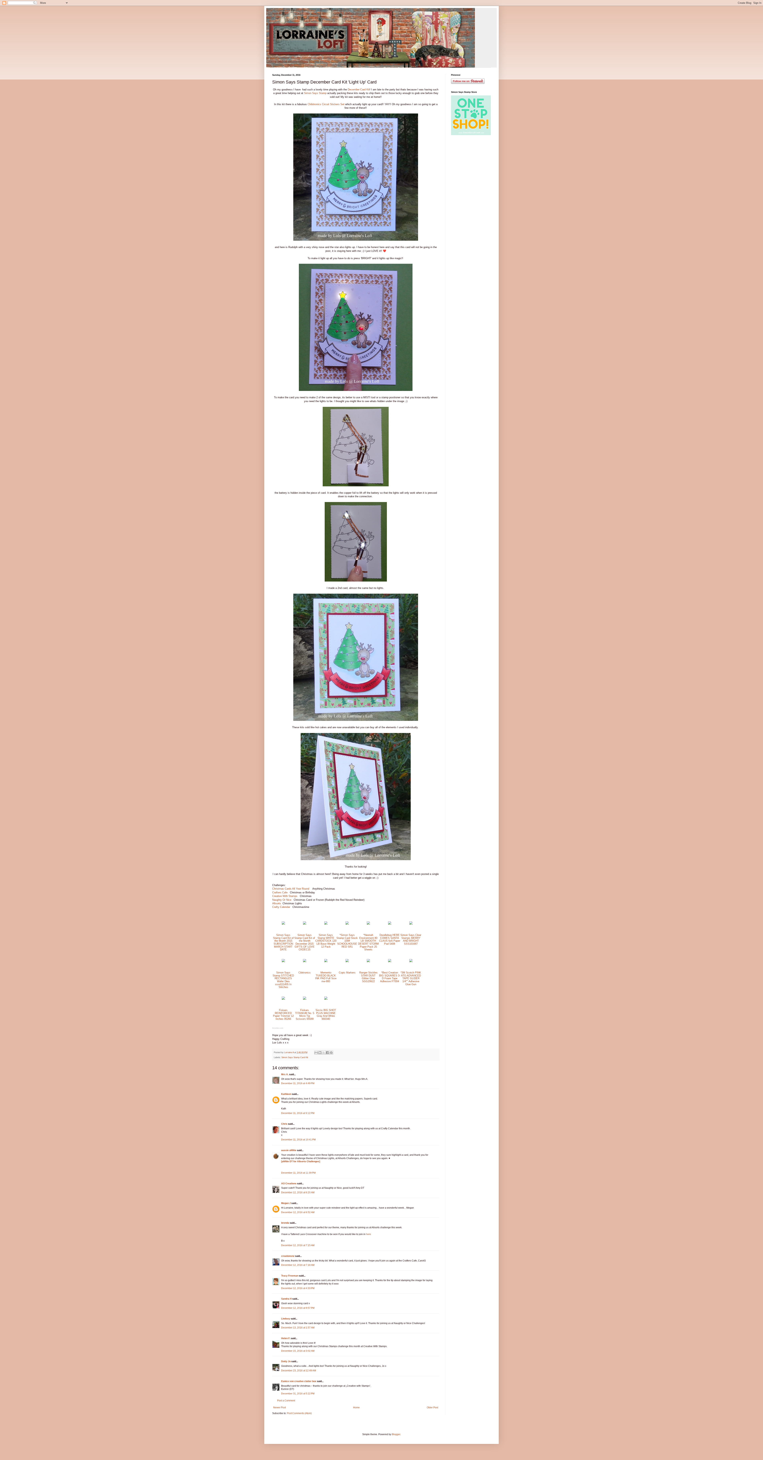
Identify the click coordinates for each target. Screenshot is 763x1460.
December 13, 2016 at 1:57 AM (298, 1327)
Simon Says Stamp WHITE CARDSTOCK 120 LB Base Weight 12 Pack (325, 941)
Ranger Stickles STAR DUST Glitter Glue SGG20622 (368, 977)
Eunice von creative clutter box (298, 1381)
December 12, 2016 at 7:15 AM (298, 1245)
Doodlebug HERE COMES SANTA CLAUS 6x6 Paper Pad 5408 (389, 939)
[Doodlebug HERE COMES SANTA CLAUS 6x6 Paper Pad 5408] (389, 923)
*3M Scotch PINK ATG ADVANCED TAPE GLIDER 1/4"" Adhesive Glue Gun (411, 978)
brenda (285, 1223)
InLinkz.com (277, 1028)
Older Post (432, 1407)
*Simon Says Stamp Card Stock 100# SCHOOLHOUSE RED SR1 (347, 941)
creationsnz (287, 1256)
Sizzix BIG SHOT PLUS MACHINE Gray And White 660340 (326, 1014)
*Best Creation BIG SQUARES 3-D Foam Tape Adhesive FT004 (389, 977)
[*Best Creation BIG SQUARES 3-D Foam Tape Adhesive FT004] (389, 961)
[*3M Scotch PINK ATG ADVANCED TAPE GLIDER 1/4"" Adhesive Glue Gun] (410, 961)
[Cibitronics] (304, 961)
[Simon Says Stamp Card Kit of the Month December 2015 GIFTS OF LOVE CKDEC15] (304, 923)
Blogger (396, 1434)
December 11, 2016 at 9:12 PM (297, 1113)
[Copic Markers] (347, 961)
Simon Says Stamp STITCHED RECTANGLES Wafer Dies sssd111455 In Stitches (283, 980)
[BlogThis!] (320, 1053)
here (368, 1234)
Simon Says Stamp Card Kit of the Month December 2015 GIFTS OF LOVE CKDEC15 (304, 942)
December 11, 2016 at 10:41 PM (298, 1139)
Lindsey (285, 1318)
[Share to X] (324, 1053)
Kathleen (286, 1094)
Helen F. (285, 1338)
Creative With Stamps (285, 896)
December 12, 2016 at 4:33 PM (298, 1288)
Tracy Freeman (289, 1275)
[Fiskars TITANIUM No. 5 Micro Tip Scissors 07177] (304, 998)
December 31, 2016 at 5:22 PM (298, 1393)
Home (356, 1407)
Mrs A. (285, 1074)
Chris (284, 1124)
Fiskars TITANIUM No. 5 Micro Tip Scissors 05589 (304, 1014)
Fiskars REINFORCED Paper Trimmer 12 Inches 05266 (283, 1014)
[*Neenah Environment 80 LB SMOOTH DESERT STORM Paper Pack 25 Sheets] (368, 923)
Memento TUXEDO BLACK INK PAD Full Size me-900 (325, 977)
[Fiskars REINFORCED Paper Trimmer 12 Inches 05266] (283, 998)
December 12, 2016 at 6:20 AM (298, 1192)
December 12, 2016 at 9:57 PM (298, 1308)
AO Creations (288, 1183)
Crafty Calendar (282, 906)
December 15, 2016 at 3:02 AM (298, 1350)
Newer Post (279, 1407)
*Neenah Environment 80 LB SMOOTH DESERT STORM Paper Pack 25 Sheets (368, 942)
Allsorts (276, 903)
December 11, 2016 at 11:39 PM (298, 1172)
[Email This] (316, 1053)
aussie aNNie (288, 1150)
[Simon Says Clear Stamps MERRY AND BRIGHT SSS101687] (410, 923)
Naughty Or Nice (281, 899)
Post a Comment (286, 1400)
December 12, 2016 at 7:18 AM (298, 1265)
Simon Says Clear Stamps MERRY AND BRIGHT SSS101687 (410, 939)
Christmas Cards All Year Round (290, 888)
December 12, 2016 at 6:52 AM (298, 1212)
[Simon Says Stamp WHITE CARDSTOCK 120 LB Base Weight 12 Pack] (325, 923)
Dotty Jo (286, 1361)
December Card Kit (359, 89)
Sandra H (286, 1298)
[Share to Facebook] (327, 1053)
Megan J (286, 1203)
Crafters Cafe (280, 892)
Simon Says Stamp (315, 93)
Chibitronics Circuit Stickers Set (326, 104)
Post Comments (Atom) (299, 1413)
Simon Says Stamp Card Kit (294, 1057)
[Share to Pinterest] (331, 1053)
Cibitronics (304, 972)
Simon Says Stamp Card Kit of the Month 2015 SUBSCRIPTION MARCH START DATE (283, 942)
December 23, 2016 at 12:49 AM (298, 1370)
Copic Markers (347, 972)
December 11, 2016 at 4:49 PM (297, 1083)
